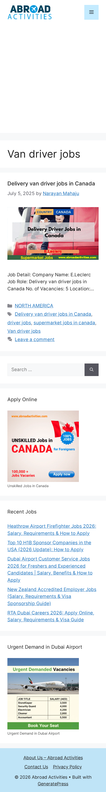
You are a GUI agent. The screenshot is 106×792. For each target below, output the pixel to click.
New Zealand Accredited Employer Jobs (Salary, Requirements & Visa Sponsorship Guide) (51, 596)
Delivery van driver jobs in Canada (51, 183)
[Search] (92, 369)
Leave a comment (34, 339)
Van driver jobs (24, 331)
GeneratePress (53, 783)
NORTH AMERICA (34, 306)
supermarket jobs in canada (64, 323)
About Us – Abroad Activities (53, 757)
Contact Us (36, 766)
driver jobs (19, 323)
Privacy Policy (67, 766)
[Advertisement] (53, 80)
